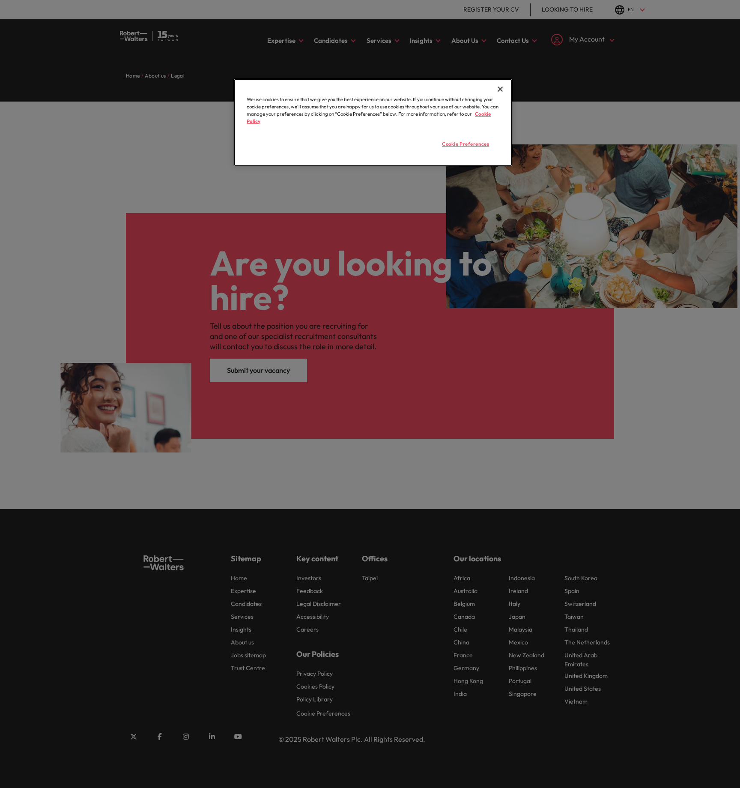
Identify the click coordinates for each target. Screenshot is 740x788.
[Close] (500, 89)
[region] (373, 122)
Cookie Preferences (465, 144)
